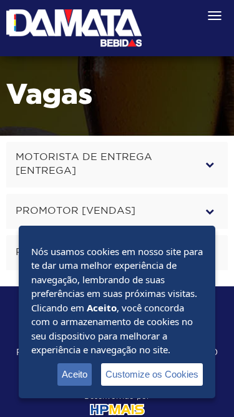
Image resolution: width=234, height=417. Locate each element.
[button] (117, 165)
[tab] (117, 165)
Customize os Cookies (151, 374)
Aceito (74, 374)
